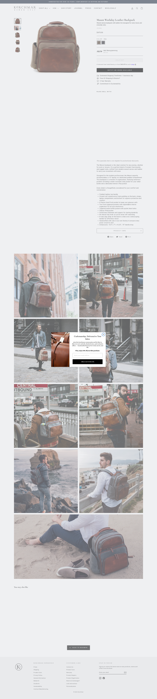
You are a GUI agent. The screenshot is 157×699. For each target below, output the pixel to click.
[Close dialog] (103, 334)
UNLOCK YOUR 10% (87, 362)
